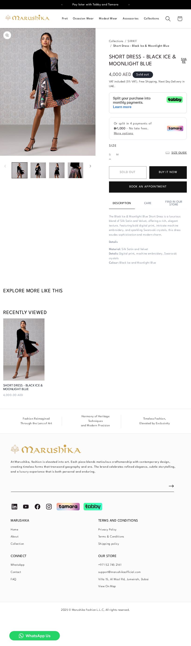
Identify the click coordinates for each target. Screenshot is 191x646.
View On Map (107, 586)
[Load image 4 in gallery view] (75, 170)
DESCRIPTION (122, 203)
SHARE (184, 61)
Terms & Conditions (111, 536)
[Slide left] (5, 166)
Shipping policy (108, 544)
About (14, 536)
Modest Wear (108, 18)
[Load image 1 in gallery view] (19, 170)
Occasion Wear (83, 18)
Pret (65, 18)
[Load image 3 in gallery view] (57, 170)
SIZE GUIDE (179, 153)
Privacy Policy (107, 529)
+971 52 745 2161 (110, 565)
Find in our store (173, 203)
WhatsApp (18, 565)
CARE (148, 203)
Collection (17, 544)
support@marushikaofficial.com (119, 572)
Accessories (131, 18)
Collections (151, 18)
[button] (168, 19)
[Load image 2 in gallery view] (38, 170)
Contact (16, 572)
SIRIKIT (132, 41)
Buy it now (168, 172)
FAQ (13, 579)
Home (14, 529)
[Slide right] (90, 166)
